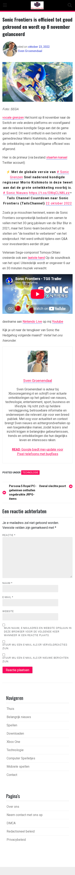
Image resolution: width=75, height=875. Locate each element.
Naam (7, 583)
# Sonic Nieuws (15, 193)
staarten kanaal (56, 157)
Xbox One (13, 742)
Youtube (57, 321)
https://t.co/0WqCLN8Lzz (49, 193)
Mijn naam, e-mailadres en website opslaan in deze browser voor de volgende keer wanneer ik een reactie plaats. (38, 632)
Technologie (30, 472)
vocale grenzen (13, 117)
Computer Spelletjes (21, 758)
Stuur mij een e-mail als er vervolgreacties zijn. (34, 646)
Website (8, 611)
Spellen (12, 725)
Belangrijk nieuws (19, 717)
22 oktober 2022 (59, 203)
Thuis (10, 709)
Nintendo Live (32, 321)
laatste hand (36, 258)
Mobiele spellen (18, 766)
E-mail (7, 597)
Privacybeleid (16, 840)
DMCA (11, 823)
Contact (12, 775)
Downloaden (15, 733)
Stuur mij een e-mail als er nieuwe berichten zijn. (35, 659)
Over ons (13, 807)
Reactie (8, 535)
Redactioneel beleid (21, 831)
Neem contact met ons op (25, 815)
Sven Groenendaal (30, 51)
